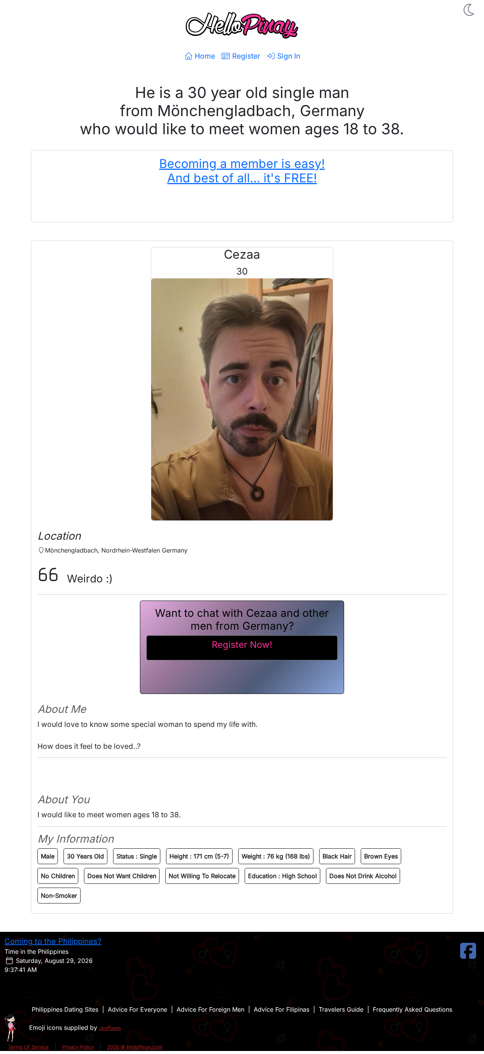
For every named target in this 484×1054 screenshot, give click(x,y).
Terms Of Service (28, 1047)
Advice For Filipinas (281, 1009)
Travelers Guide (341, 1009)
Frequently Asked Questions (412, 1009)
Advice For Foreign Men (210, 1009)
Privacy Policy (78, 1047)
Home (204, 56)
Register (245, 56)
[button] (470, 10)
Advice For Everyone (137, 1009)
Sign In (287, 56)
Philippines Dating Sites (65, 1009)
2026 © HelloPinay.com (134, 1047)
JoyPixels (110, 1028)
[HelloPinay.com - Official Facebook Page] (468, 955)
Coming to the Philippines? (53, 941)
